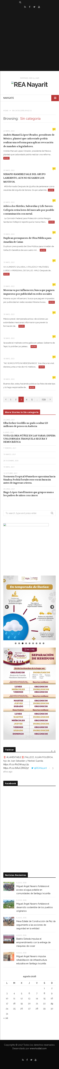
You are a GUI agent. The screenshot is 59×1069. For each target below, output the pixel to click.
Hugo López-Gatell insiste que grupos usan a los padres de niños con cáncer (28, 494)
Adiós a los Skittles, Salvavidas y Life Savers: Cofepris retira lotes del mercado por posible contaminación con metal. (28, 210)
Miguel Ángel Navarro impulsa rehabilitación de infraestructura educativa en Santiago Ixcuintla (31, 960)
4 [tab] (26, 643)
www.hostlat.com (38, 1048)
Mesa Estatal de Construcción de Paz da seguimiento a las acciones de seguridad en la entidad (36, 925)
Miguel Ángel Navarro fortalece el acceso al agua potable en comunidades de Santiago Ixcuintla (33, 890)
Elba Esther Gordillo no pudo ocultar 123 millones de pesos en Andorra (25, 425)
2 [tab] (19, 643)
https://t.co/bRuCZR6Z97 (16, 768)
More (6, 158)
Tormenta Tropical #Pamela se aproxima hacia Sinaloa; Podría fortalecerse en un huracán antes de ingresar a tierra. (29, 479)
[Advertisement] (29, 40)
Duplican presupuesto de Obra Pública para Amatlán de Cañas (27, 240)
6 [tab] (33, 643)
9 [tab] (43, 643)
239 (44, 399)
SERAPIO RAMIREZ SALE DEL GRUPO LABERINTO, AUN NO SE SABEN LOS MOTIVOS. (24, 178)
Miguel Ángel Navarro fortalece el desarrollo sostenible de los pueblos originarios (34, 907)
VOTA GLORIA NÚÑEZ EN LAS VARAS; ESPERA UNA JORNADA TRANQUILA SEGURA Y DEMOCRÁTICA (29, 438)
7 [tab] (36, 643)
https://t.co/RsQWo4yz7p (16, 764)
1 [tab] (15, 643)
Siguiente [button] (52, 607)
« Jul (5, 1018)
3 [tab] (22, 643)
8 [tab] (40, 643)
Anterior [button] (7, 607)
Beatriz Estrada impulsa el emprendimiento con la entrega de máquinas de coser (33, 942)
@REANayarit (40, 768)
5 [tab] (29, 643)
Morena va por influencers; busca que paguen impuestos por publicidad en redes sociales (28, 292)
